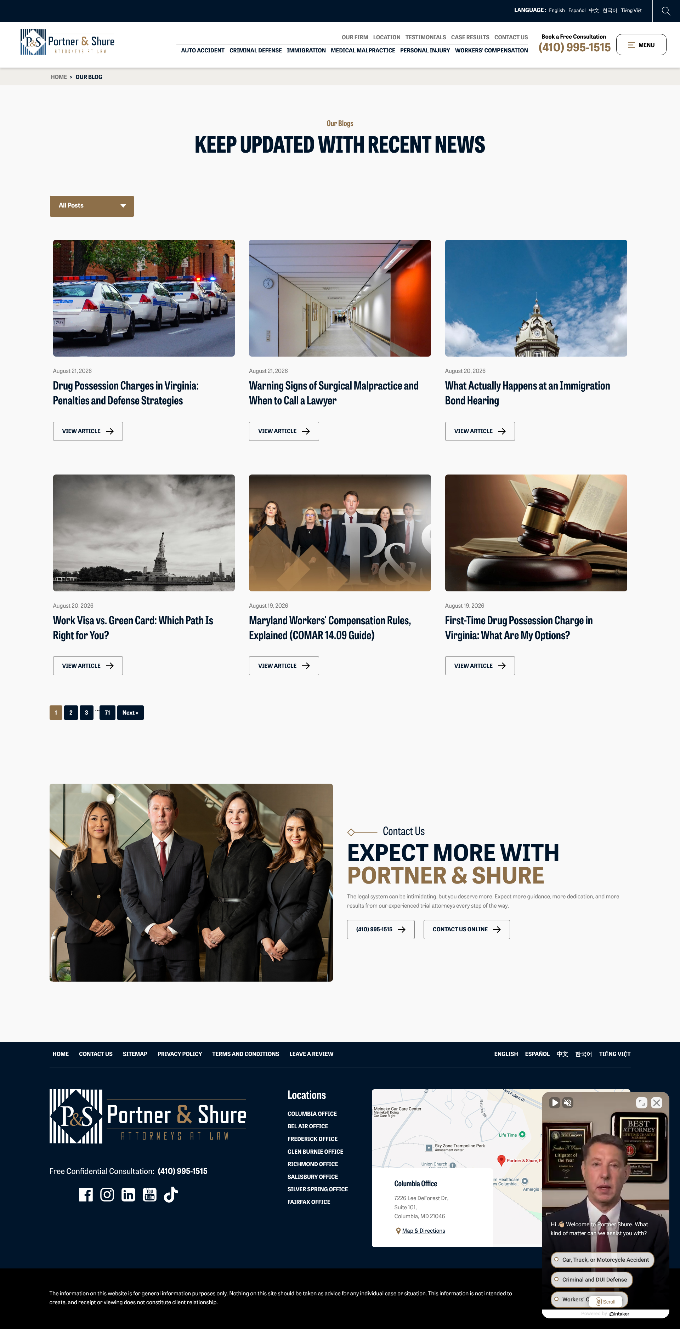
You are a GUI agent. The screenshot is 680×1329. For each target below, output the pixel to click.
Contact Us (511, 38)
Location (387, 38)
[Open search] (666, 11)
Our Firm (355, 38)
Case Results (470, 38)
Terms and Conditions (245, 1054)
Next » (130, 713)
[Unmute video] (554, 1102)
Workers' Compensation (491, 51)
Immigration (306, 51)
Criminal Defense (256, 51)
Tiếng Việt (631, 10)
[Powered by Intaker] (619, 1314)
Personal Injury (425, 51)
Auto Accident (203, 51)
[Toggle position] (641, 1102)
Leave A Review (311, 1054)
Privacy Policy (180, 1054)
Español (577, 10)
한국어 (610, 10)
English (557, 10)
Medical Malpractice (363, 51)
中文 (594, 10)
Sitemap (135, 1054)
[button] (88, 431)
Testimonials (426, 38)
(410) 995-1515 (575, 48)
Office (312, 1114)
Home (59, 77)
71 (107, 713)
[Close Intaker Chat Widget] (656, 1102)
